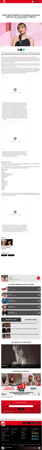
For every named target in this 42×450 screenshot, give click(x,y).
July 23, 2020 (13, 195)
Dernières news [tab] (11, 319)
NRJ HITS (10, 278)
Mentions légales (13, 444)
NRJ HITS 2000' (11, 306)
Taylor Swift (13, 120)
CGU (18, 444)
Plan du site (4, 444)
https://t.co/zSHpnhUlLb (27, 194)
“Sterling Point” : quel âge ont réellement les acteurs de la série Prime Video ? (25, 334)
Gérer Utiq (38, 444)
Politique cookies (23, 444)
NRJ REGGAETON (11, 300)
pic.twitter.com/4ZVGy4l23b (35, 194)
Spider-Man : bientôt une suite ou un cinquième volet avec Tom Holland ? (24, 328)
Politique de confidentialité (31, 444)
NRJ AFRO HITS (11, 312)
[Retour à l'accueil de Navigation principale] (4, 2)
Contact (8, 444)
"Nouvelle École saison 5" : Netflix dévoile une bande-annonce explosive (24, 323)
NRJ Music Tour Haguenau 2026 (7, 396)
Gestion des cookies (21, 445)
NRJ (9, 288)
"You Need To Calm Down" (25, 57)
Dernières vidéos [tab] (31, 319)
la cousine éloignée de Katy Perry (15, 163)
